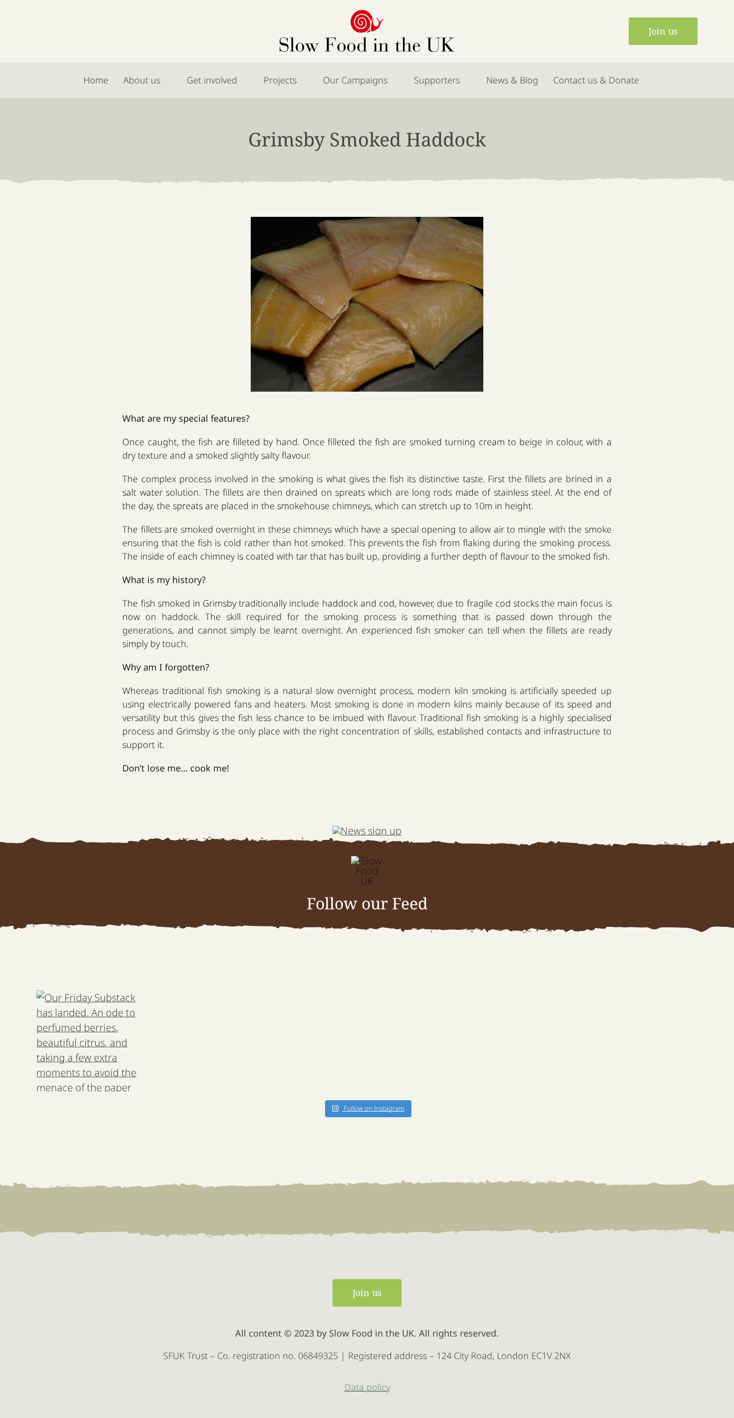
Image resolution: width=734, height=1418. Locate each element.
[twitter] (69, 31)
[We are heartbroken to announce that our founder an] (199, 1041)
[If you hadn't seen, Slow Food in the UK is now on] (423, 1041)
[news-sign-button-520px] (367, 830)
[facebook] (44, 31)
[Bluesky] (120, 31)
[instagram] (95, 31)
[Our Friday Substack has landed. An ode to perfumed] (87, 1041)
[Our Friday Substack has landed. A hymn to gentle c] (535, 1041)
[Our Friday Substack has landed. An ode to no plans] (311, 1041)
